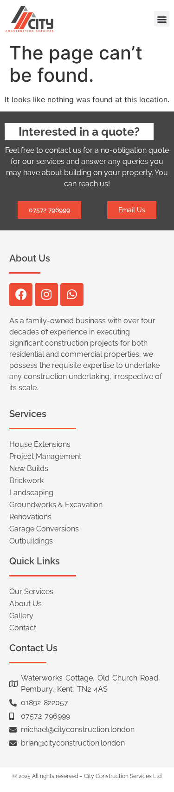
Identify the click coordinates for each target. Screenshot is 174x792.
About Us (25, 603)
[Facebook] (20, 294)
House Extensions (40, 444)
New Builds (28, 468)
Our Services (31, 591)
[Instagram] (46, 294)
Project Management (45, 456)
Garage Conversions (44, 528)
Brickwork (26, 480)
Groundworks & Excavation (56, 504)
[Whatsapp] (72, 294)
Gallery (21, 615)
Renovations (30, 516)
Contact (22, 627)
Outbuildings (31, 541)
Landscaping (31, 492)
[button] (161, 18)
